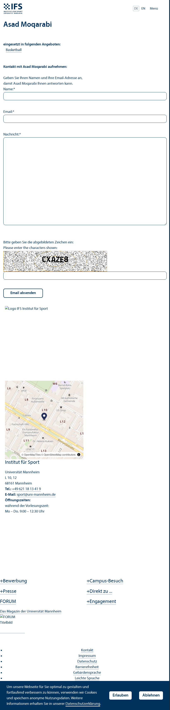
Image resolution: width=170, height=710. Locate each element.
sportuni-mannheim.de (36, 495)
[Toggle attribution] (78, 454)
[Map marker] (44, 417)
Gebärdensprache (87, 673)
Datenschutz (87, 662)
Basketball (14, 50)
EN (143, 8)
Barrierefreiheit (87, 667)
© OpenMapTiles (31, 454)
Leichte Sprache (87, 678)
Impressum (87, 656)
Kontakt (87, 650)
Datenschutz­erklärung (83, 704)
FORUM (8, 601)
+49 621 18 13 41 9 (26, 489)
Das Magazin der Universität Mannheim (30, 612)
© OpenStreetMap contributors (58, 454)
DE (136, 8)
